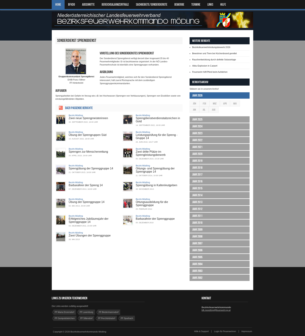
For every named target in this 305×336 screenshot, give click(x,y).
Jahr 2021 (197, 147)
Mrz (215, 103)
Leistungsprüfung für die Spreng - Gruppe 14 (156, 136)
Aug (213, 109)
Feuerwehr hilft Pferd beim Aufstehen (210, 72)
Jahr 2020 (197, 154)
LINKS (210, 4)
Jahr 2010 (197, 222)
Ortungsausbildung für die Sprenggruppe (152, 203)
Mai (235, 103)
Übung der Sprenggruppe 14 (86, 201)
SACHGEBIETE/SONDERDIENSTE (151, 4)
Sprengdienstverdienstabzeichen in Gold (158, 120)
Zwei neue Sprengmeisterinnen (88, 118)
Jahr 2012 (197, 209)
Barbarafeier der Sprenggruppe (155, 218)
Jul (204, 109)
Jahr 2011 (197, 216)
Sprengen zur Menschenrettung (88, 151)
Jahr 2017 (197, 174)
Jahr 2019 (197, 161)
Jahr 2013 (197, 202)
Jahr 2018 (197, 167)
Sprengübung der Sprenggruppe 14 (91, 168)
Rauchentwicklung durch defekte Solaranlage (214, 59)
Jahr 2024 (197, 126)
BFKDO (71, 4)
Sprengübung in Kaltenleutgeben (156, 185)
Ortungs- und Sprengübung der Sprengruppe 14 (155, 170)
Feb (204, 103)
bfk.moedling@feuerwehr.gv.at (216, 310)
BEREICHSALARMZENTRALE (115, 4)
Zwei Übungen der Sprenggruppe (90, 235)
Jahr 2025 (197, 119)
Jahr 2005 (197, 257)
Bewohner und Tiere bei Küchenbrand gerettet (214, 53)
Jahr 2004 (197, 264)
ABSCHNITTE (88, 4)
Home (58, 4)
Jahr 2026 (197, 95)
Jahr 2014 (197, 195)
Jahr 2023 (197, 133)
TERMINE (195, 4)
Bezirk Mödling (76, 115)
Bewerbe (179, 4)
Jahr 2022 (197, 140)
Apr (225, 103)
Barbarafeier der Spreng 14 (86, 185)
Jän (194, 103)
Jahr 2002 (197, 278)
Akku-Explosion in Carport (204, 66)
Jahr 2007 (197, 243)
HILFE (223, 4)
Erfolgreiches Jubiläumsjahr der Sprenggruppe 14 (88, 220)
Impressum (246, 331)
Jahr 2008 (197, 236)
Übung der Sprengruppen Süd (87, 134)
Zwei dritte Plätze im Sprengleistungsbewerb (151, 153)
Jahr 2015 (197, 188)
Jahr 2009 (197, 229)
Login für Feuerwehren (225, 331)
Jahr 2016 (197, 181)
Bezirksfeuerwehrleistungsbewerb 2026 (211, 47)
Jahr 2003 (197, 271)
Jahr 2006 (197, 250)
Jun (194, 109)
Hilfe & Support (201, 331)
